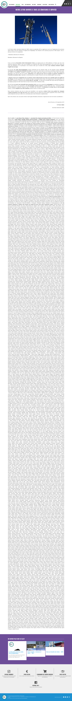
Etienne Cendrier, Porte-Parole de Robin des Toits (43, 120)
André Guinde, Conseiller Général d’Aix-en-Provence (26, 119)
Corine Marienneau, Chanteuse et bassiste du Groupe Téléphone (38, 124)
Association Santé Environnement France (4, 4)
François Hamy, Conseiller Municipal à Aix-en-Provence (39, 132)
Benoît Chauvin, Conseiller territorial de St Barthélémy (20, 135)
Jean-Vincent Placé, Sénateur (22, 118)
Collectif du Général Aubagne (55, 196)
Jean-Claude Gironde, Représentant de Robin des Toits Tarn (29, 134)
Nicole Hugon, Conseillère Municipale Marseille (21, 128)
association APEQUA (38, 135)
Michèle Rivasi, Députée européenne (47, 119)
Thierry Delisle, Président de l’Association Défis (54, 134)
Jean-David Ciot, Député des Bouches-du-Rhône (41, 118)
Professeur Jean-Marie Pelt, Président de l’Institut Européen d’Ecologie (30, 123)
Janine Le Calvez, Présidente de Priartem (23, 120)
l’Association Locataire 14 (39, 131)
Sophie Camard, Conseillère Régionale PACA (42, 128)
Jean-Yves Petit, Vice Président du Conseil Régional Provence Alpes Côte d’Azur (34, 130)
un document (49, 84)
